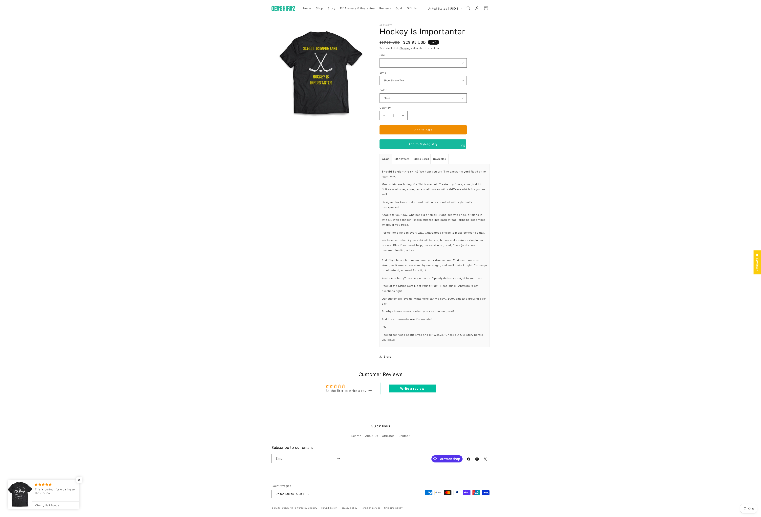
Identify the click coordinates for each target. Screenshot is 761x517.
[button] (468, 8)
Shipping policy (393, 507)
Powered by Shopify (305, 507)
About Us (371, 435)
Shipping (405, 48)
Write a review (412, 388)
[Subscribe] (338, 458)
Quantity (385, 107)
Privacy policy (349, 507)
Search (356, 435)
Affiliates (388, 435)
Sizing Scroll (421, 159)
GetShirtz (287, 507)
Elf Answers (402, 159)
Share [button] (387, 356)
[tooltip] (463, 145)
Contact (404, 435)
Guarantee (439, 159)
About (385, 159)
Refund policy (329, 507)
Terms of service (370, 507)
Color (383, 90)
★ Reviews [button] (757, 262)
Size (382, 55)
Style (383, 72)
